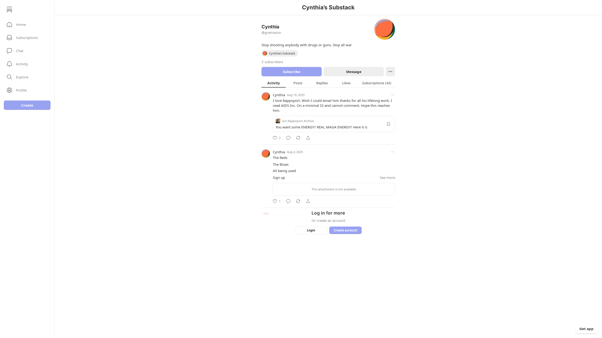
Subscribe (291, 71)
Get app (586, 328)
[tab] (273, 83)
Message (353, 71)
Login (311, 230)
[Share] (308, 138)
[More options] (392, 95)
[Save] (388, 124)
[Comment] (288, 138)
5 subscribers (272, 61)
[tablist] (328, 83)
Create (27, 105)
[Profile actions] (390, 71)
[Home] (9, 9)
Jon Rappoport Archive (298, 121)
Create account (345, 230)
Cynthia (279, 94)
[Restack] (298, 138)
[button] (27, 24)
